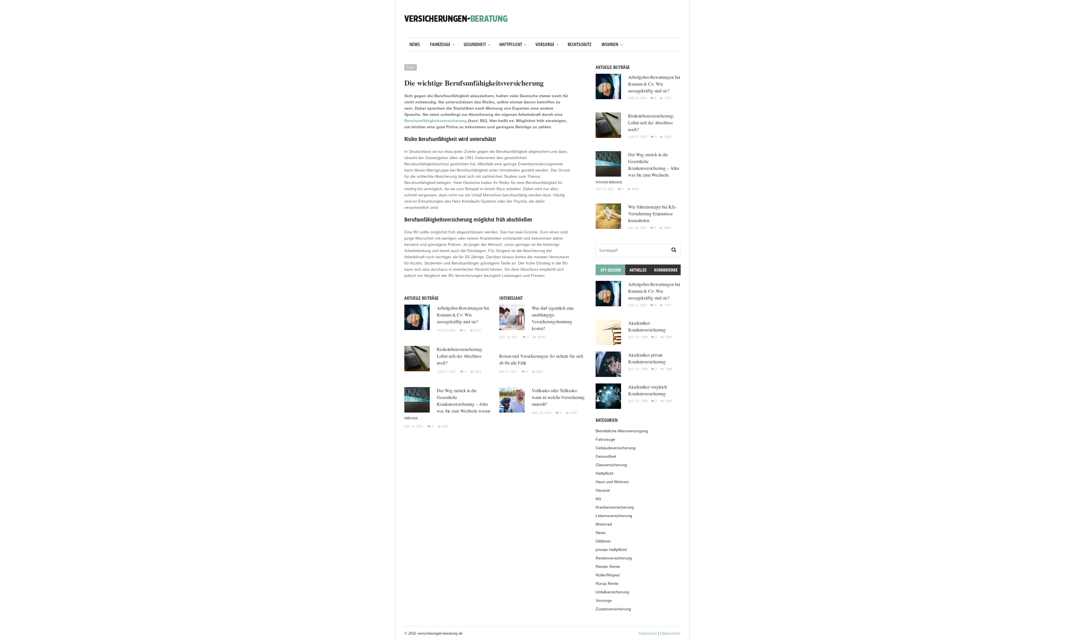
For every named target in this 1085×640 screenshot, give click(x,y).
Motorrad (604, 524)
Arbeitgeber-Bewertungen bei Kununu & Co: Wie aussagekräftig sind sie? (463, 314)
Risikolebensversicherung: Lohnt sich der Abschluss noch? (460, 356)
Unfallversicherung (612, 592)
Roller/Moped (608, 575)
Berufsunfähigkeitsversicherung (435, 120)
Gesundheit (475, 44)
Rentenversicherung (614, 558)
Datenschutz (670, 633)
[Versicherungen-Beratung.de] (456, 18)
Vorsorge (544, 44)
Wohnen (610, 44)
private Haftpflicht (611, 549)
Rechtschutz (579, 44)
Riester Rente (608, 566)
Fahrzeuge (440, 44)
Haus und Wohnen (612, 482)
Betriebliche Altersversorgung (622, 431)
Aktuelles (638, 270)
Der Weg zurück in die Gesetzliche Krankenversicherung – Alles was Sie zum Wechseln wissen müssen (447, 403)
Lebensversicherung (614, 515)
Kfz (598, 498)
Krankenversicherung (615, 507)
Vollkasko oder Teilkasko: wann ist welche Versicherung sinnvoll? (558, 397)
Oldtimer (603, 541)
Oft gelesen (610, 270)
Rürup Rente (607, 583)
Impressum (648, 633)
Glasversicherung (611, 465)
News (414, 44)
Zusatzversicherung (613, 609)
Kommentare (666, 270)
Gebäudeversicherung (615, 448)
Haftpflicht (510, 44)
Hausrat (603, 490)
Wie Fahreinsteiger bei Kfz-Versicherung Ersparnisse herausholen (652, 213)
